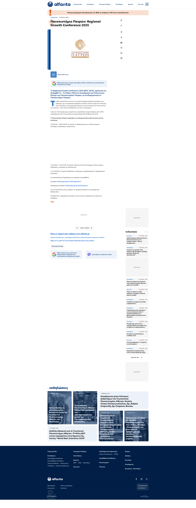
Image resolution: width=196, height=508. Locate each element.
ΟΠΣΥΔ (116, 454)
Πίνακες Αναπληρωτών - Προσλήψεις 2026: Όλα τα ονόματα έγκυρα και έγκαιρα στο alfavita (77, 237)
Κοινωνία (141, 4)
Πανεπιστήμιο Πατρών (57, 246)
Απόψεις (128, 456)
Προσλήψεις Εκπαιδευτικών (108, 451)
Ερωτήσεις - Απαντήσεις (133, 469)
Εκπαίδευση (90, 4)
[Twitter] (121, 37)
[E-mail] (121, 58)
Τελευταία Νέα (78, 4)
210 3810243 (141, 488)
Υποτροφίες (50, 466)
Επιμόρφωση (129, 464)
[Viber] (121, 48)
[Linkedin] (121, 42)
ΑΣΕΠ (74, 462)
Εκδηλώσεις (54, 17)
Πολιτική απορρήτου (66, 485)
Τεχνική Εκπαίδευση (53, 463)
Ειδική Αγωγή (64, 463)
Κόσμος (127, 451)
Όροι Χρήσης (51, 485)
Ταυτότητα (64, 488)
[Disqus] (85, 283)
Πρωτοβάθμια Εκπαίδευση (55, 458)
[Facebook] (121, 32)
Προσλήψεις (86, 462)
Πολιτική (102, 467)
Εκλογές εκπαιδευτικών (62, 466)
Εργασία (130, 4)
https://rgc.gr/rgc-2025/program (77, 185)
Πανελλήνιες (119, 4)
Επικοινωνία (51, 488)
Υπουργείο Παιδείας (105, 4)
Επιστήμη (128, 460)
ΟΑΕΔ (79, 462)
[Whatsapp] (121, 53)
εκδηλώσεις (58, 388)
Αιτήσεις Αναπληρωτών (106, 454)
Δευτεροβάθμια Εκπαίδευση (55, 461)
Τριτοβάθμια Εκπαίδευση (107, 458)
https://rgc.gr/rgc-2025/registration (69, 181)
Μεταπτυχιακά (104, 462)
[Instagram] (141, 479)
